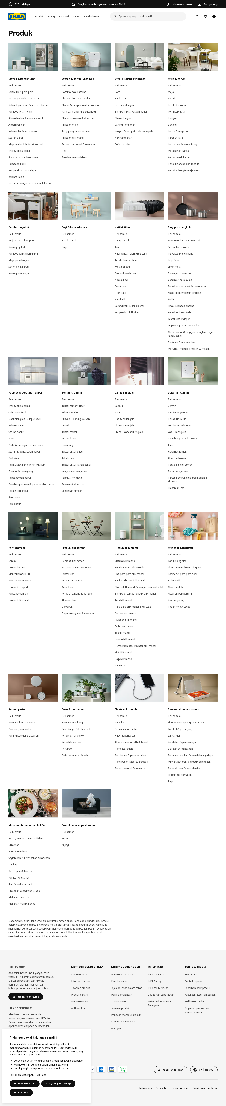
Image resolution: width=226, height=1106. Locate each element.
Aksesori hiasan (177, 458)
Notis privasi (145, 1088)
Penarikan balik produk (197, 988)
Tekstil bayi (68, 458)
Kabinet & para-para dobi (182, 574)
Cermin (172, 405)
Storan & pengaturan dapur (24, 451)
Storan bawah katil (125, 273)
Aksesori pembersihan (180, 593)
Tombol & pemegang (20, 471)
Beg (64, 150)
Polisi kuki (161, 1088)
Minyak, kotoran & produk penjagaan (189, 761)
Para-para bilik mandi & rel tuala (133, 606)
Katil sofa (120, 98)
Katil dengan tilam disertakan (131, 253)
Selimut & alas (70, 412)
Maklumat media (194, 1001)
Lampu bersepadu (18, 587)
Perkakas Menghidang (180, 253)
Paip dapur (14, 503)
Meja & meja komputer (21, 240)
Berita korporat (193, 981)
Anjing (65, 845)
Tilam (118, 247)
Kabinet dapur (16, 425)
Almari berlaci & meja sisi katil (25, 118)
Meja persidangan (18, 260)
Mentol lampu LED (19, 574)
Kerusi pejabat (16, 247)
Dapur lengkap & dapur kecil (24, 419)
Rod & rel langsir (124, 419)
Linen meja (174, 266)
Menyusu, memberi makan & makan (189, 348)
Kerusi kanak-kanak (179, 157)
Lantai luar (68, 574)
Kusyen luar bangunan (74, 471)
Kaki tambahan (123, 137)
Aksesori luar (69, 600)
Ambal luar (68, 587)
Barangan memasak (179, 273)
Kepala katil (121, 279)
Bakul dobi (174, 580)
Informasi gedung (81, 981)
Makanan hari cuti (18, 897)
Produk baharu (79, 994)
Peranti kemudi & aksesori (23, 735)
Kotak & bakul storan (74, 92)
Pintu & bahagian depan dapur (25, 445)
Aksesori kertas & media (76, 98)
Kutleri (171, 299)
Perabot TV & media (20, 111)
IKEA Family (154, 981)
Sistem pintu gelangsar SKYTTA (186, 722)
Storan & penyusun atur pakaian (80, 105)
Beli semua (14, 85)
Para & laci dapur (18, 490)
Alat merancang (80, 1001)
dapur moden (86, 924)
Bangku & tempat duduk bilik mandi (135, 593)
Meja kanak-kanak (178, 150)
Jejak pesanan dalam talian (126, 988)
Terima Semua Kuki (24, 1083)
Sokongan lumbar (72, 490)
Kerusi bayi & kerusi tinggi (182, 144)
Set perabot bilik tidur (127, 312)
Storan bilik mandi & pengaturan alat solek (139, 587)
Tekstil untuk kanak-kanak (76, 464)
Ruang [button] (51, 16)
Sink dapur (14, 497)
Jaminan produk (120, 1008)
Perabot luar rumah (73, 561)
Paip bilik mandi (123, 659)
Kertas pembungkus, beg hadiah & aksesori (187, 479)
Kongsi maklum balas (123, 1021)
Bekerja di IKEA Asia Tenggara (159, 1003)
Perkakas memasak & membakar (187, 286)
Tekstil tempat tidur (126, 260)
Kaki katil (120, 299)
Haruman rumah (177, 451)
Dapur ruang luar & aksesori (78, 613)
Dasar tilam (121, 286)
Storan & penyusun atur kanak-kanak (29, 183)
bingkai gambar (86, 932)
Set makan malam (178, 247)
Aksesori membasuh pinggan (184, 292)
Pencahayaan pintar (19, 580)
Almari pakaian (16, 124)
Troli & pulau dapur (19, 150)
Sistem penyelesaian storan (24, 98)
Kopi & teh (174, 260)
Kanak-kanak (69, 240)
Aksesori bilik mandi (73, 137)
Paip (170, 781)
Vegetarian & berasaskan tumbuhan (29, 858)
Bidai (117, 412)
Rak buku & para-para (20, 92)
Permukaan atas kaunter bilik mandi (135, 645)
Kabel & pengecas (125, 735)
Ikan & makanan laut (20, 884)
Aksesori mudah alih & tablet (131, 742)
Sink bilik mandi (123, 652)
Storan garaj (15, 137)
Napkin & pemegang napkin (184, 325)
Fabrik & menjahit (72, 477)
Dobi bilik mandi (124, 626)
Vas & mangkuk (177, 432)
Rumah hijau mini (71, 742)
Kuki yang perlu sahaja (58, 1083)
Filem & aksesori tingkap (129, 432)
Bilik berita (191, 974)
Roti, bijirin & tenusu (20, 871)
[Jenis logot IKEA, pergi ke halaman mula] (17, 16)
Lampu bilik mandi (18, 600)
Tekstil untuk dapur (179, 319)
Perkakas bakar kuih (179, 312)
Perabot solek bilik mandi (129, 567)
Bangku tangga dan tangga (183, 163)
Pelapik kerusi (69, 438)
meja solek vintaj (59, 924)
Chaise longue (123, 118)
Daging (12, 864)
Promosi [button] (64, 16)
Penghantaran (119, 981)
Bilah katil (120, 292)
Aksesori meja (70, 124)
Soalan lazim (118, 1001)
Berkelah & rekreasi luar (181, 342)
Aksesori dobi (175, 587)
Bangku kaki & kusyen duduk (131, 111)
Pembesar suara (124, 748)
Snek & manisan (17, 851)
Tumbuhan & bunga (179, 425)
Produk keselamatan (180, 774)
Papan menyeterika (179, 606)
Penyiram (67, 748)
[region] (46, 1066)
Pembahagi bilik (17, 163)
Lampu (12, 561)
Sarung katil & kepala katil (129, 305)
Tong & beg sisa (177, 561)
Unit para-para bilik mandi (129, 574)
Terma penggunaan (179, 1088)
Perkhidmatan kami (122, 974)
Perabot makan (177, 105)
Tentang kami (156, 974)
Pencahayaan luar (18, 593)
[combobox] (147, 16)
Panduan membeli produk (126, 1014)
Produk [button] (39, 16)
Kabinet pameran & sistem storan (28, 105)
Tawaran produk (80, 988)
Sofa (117, 92)
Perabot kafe (175, 137)
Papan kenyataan (178, 471)
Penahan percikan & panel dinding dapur (31, 484)
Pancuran (120, 665)
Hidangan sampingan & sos (24, 890)
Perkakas (13, 458)
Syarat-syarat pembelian (205, 1088)
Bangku (172, 118)
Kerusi (171, 98)
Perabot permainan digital (23, 253)
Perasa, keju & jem (19, 877)
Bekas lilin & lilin (177, 419)
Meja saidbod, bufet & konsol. (25, 144)
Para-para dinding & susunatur (79, 111)
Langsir (119, 405)
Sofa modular (122, 144)
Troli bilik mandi (123, 600)
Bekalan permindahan (74, 157)
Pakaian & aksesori (73, 484)
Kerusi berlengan (124, 105)
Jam (170, 445)
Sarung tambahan (125, 124)
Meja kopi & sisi (177, 111)
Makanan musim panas (21, 903)
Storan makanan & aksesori (78, 118)
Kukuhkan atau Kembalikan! (200, 994)
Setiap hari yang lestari (161, 994)
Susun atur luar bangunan (23, 157)
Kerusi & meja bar (178, 131)
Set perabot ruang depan (22, 170)
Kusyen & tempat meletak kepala (134, 131)
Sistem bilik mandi (125, 561)
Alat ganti (116, 1028)
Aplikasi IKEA (78, 1008)
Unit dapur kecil (17, 412)
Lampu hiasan (16, 567)
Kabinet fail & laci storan (22, 131)
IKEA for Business (158, 988)
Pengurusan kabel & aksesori (78, 144)
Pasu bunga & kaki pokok (182, 438)
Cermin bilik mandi (125, 613)
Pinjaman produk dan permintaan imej (197, 1010)
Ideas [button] (76, 16)
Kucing (65, 838)
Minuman (13, 845)
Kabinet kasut (16, 177)
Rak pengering (176, 600)
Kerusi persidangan (19, 273)
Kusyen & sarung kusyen (76, 419)
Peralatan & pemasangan (182, 742)
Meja (171, 92)
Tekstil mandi (69, 432)
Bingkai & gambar (178, 412)
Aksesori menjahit (125, 425)
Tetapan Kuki (21, 1092)
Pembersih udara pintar (21, 722)
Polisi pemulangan (121, 994)
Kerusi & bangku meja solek (184, 170)
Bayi (64, 247)
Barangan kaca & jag (180, 279)
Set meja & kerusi (18, 266)
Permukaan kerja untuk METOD (26, 464)
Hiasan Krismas (177, 488)
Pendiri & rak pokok (73, 735)
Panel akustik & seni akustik (184, 768)
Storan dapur (15, 432)
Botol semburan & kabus (76, 755)
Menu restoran (79, 974)
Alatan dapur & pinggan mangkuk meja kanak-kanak (190, 333)
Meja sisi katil (122, 266)
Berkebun (67, 606)
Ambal (65, 425)
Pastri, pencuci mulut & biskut (25, 838)
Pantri (11, 438)
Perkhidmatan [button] (92, 16)
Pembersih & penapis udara (130, 755)
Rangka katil (122, 240)
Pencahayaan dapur (19, 477)
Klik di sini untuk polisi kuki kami (28, 1075)
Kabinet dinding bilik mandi (130, 580)
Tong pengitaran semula (76, 131)
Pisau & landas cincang (181, 305)
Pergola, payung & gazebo (77, 593)
